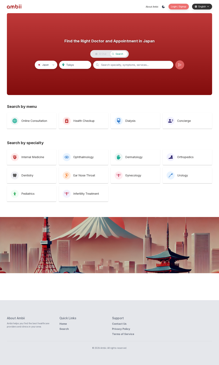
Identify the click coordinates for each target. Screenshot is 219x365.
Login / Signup (178, 6)
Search (64, 328)
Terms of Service (123, 334)
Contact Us (119, 323)
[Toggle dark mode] (163, 6)
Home (63, 323)
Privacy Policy (121, 328)
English (202, 6)
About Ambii (152, 6)
